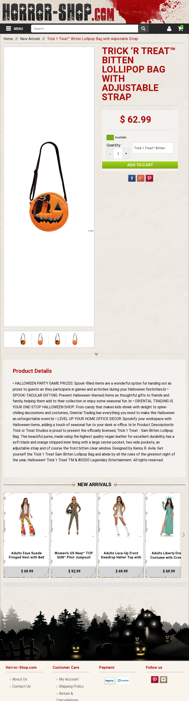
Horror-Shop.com (58, 11)
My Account (69, 679)
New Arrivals (30, 39)
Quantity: (113, 145)
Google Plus (141, 178)
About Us (19, 679)
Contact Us (21, 686)
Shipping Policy (71, 686)
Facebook (132, 178)
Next (183, 535)
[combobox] (90, 28)
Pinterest (149, 178)
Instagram (163, 679)
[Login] (169, 29)
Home (8, 39)
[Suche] (143, 28)
